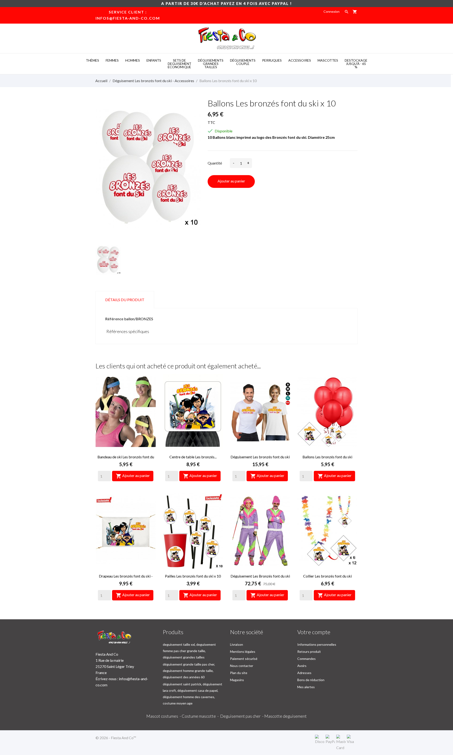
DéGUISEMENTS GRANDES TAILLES (210, 63)
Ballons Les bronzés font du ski (327, 457)
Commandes (306, 659)
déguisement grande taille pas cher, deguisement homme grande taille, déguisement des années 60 (189, 670)
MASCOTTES (328, 60)
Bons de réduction (310, 680)
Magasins (237, 680)
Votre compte (313, 631)
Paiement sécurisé (243, 659)
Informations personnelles (316, 644)
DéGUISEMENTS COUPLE (243, 62)
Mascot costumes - (164, 716)
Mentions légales (242, 652)
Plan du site (238, 673)
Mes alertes (306, 687)
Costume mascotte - (201, 716)
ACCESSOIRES (299, 60)
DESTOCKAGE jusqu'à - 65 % (356, 63)
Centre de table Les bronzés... (193, 457)
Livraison (236, 644)
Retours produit (309, 652)
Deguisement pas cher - (242, 716)
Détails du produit (124, 299)
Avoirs (301, 666)
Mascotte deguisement (285, 716)
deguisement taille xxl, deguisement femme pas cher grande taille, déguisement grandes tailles (189, 650)
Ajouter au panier (231, 181)
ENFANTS (154, 60)
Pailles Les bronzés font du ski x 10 (193, 576)
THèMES (92, 60)
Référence (114, 318)
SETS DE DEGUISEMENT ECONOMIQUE (179, 63)
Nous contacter (241, 666)
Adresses (304, 673)
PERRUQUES (272, 60)
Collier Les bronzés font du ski (327, 576)
